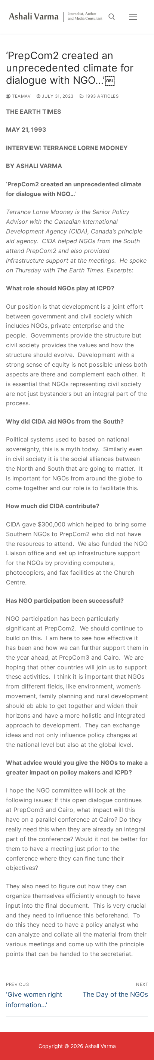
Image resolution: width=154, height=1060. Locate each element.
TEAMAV (21, 96)
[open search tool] (111, 16)
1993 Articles (101, 96)
